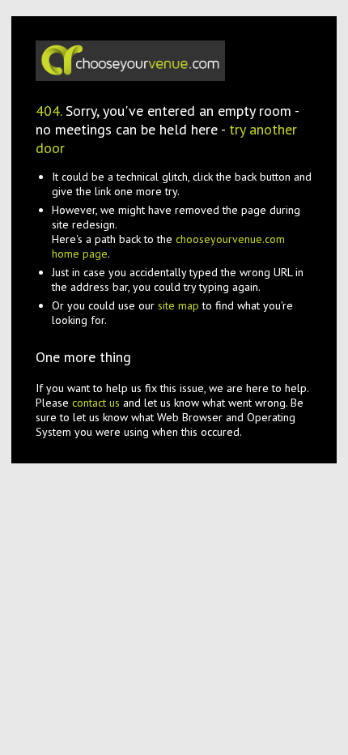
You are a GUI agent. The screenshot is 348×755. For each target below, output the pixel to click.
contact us (96, 402)
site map (178, 305)
